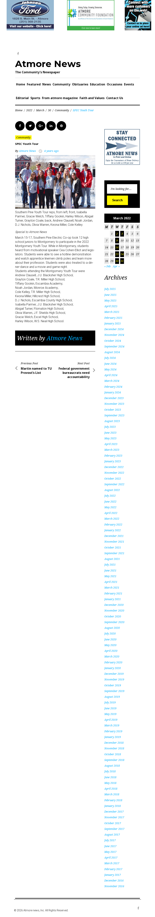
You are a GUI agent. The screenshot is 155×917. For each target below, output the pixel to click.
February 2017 (113, 869)
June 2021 (110, 570)
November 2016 (114, 886)
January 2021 (112, 599)
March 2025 (111, 312)
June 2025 (110, 295)
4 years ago (51, 151)
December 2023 (114, 398)
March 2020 (111, 656)
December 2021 (114, 536)
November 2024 (114, 335)
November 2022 (114, 472)
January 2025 (112, 323)
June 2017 (110, 846)
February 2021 (113, 593)
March (40, 110)
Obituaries (80, 84)
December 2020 (114, 605)
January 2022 (112, 530)
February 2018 (113, 800)
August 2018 (112, 765)
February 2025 (113, 318)
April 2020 (110, 651)
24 (122, 254)
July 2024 (110, 358)
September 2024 (114, 346)
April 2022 (110, 513)
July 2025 (110, 289)
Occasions (114, 84)
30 (49, 110)
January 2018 (112, 806)
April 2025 (110, 306)
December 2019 (114, 674)
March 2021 (111, 587)
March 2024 (111, 381)
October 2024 (112, 340)
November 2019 (114, 679)
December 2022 (114, 467)
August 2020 (112, 628)
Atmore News (48, 63)
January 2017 (112, 875)
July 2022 (110, 495)
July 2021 (110, 564)
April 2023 (110, 444)
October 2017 (112, 823)
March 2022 (111, 518)
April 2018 (110, 788)
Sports (35, 98)
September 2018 (114, 760)
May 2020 (110, 645)
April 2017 (110, 857)
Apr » (116, 266)
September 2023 (114, 415)
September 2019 (114, 691)
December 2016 (114, 880)
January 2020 (112, 668)
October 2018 (112, 754)
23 (117, 254)
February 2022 (113, 524)
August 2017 (112, 834)
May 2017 (110, 852)
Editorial (22, 98)
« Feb (107, 266)
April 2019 (110, 719)
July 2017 (110, 840)
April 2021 (110, 582)
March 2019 (111, 725)
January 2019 (112, 737)
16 (117, 247)
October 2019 (112, 685)
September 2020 (114, 622)
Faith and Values (92, 98)
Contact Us (114, 98)
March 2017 (111, 863)
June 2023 (110, 432)
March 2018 (111, 794)
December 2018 (114, 742)
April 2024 (110, 375)
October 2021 (112, 547)
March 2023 (111, 449)
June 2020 (110, 639)
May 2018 (110, 783)
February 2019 (113, 731)
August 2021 (112, 559)
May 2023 (110, 438)
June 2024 (110, 363)
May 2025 (110, 300)
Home (20, 84)
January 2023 (112, 461)
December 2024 (114, 329)
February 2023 (113, 455)
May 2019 (110, 714)
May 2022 (110, 507)
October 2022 (112, 478)
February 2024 (113, 386)
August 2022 (112, 490)
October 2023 (112, 409)
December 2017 (114, 811)
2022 (29, 110)
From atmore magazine (60, 98)
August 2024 (112, 352)
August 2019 (112, 696)
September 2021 (114, 553)
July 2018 (110, 771)
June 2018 (110, 777)
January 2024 (112, 392)
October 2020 (112, 616)
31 (122, 261)
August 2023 (112, 421)
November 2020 (114, 610)
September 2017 (114, 829)
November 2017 (114, 817)
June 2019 (110, 708)
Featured (34, 84)
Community (61, 84)
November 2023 (114, 404)
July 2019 (110, 702)
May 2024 (110, 369)
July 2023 (110, 427)
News (46, 84)
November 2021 (114, 541)
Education (97, 84)
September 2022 (114, 484)
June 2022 (110, 501)
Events (129, 84)
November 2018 (114, 748)
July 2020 (110, 633)
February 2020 (113, 662)
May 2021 (110, 576)
